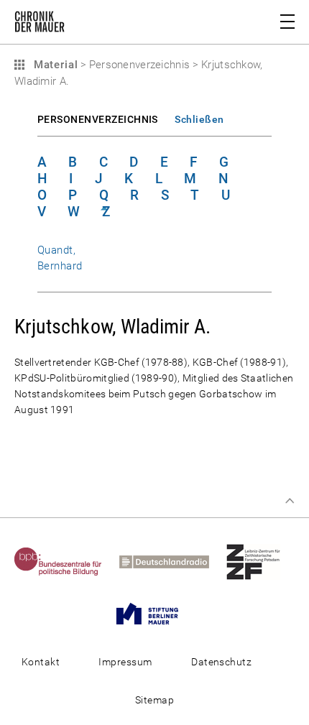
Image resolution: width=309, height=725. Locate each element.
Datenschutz (221, 662)
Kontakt (41, 662)
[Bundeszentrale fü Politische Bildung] (65, 561)
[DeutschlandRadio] (171, 561)
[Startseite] (39, 24)
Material (54, 64)
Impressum (125, 662)
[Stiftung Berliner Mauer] (154, 613)
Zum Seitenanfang (290, 501)
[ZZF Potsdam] (260, 561)
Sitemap (154, 700)
